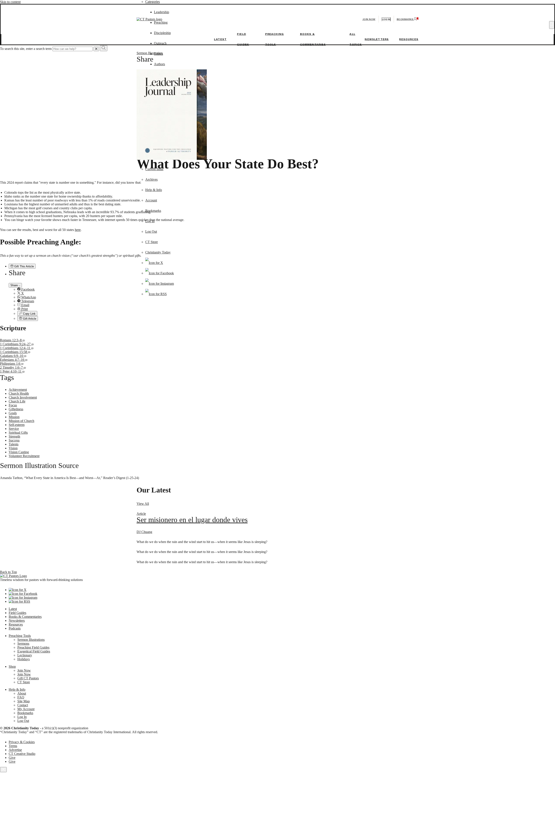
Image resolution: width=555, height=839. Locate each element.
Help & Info (153, 190)
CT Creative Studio (22, 754)
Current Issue (154, 169)
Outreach (160, 43)
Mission (14, 417)
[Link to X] (154, 263)
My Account (25, 709)
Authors (159, 64)
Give (12, 757)
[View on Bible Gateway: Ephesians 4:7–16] (26, 359)
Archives (151, 179)
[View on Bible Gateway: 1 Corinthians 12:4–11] (32, 348)
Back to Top (8, 572)
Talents (13, 444)
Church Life (17, 401)
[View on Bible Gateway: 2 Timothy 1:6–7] (25, 367)
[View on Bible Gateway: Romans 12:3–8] (24, 340)
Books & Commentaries (25, 616)
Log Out (151, 231)
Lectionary (24, 655)
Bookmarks (153, 211)
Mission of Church (21, 421)
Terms (13, 746)
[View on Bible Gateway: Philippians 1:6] (22, 363)
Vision (13, 448)
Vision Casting (19, 452)
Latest (220, 39)
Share (14, 285)
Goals (13, 413)
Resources (408, 39)
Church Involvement (23, 397)
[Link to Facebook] (159, 273)
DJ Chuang (144, 532)
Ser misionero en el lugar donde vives (192, 520)
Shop (12, 666)
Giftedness (16, 409)
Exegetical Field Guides (33, 651)
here (78, 230)
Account (151, 200)
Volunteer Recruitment (24, 456)
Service (14, 428)
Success (14, 440)
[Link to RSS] (156, 294)
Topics (158, 54)
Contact (22, 705)
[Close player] (3, 769)
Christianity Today (158, 252)
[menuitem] (286, 301)
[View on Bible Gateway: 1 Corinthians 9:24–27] (32, 344)
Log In (150, 221)
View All (143, 503)
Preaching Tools (20, 636)
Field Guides (17, 613)
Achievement (18, 389)
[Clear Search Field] (96, 49)
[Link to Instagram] (159, 283)
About (21, 693)
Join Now (368, 19)
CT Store (151, 242)
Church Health (19, 393)
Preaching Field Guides (33, 647)
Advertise (15, 750)
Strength (14, 436)
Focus (13, 405)
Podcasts (15, 628)
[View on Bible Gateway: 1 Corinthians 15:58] (29, 352)
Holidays (23, 659)
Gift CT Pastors (28, 678)
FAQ (20, 697)
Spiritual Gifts (18, 432)
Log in (386, 19)
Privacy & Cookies (22, 742)
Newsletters (377, 39)
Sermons (23, 643)
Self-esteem (16, 425)
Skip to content (10, 2)
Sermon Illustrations (31, 639)
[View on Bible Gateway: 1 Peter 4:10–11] (23, 371)
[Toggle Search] (551, 25)
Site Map (23, 701)
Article (141, 513)
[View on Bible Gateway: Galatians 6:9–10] (25, 356)
